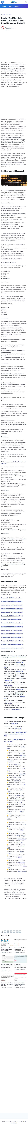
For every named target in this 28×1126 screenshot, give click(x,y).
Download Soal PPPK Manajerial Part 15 (12, 648)
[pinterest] (17, 931)
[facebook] (5, 931)
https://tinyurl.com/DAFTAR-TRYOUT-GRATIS (14, 657)
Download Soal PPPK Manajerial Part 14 (12, 644)
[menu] (2, 2)
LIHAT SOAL (14, 723)
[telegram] (14, 931)
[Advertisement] (14, 46)
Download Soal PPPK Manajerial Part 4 (12, 608)
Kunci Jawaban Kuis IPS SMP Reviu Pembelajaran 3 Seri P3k (7, 984)
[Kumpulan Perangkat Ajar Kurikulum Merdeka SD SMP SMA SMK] (14, 2)
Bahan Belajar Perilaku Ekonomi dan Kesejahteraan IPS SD (20, 949)
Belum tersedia (19, 795)
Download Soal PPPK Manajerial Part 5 (12, 612)
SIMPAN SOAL (19, 662)
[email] (20, 931)
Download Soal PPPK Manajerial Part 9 (12, 626)
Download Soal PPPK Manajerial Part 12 (12, 637)
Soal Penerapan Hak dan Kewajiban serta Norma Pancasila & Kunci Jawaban (7, 966)
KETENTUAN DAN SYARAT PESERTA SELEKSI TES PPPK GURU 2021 (15, 734)
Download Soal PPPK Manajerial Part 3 (12, 605)
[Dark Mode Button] (26, 2)
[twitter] (8, 931)
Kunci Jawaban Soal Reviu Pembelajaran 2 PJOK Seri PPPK (6, 949)
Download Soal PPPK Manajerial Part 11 (12, 633)
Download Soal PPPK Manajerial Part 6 (12, 616)
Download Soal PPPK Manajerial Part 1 (11, 598)
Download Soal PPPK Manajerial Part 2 (12, 601)
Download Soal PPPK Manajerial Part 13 (12, 641)
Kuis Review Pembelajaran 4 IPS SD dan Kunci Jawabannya (20, 966)
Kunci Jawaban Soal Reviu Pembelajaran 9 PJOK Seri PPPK (20, 984)
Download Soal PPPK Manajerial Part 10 (12, 630)
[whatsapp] (11, 931)
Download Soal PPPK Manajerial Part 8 (12, 623)
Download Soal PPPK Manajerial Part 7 (12, 619)
